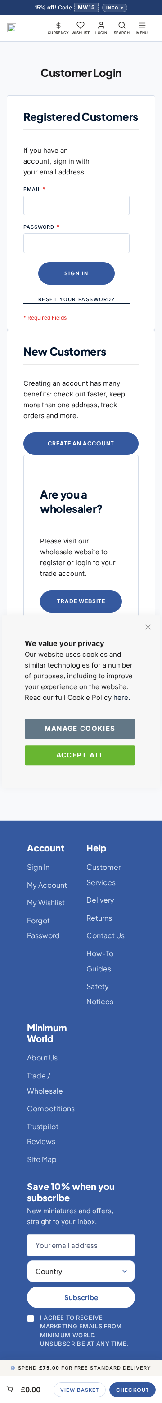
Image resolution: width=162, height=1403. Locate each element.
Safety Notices (99, 993)
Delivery (100, 899)
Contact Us (105, 935)
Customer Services (103, 874)
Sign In (38, 867)
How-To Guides (99, 961)
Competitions (51, 1108)
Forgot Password (43, 928)
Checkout (132, 1390)
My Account (47, 885)
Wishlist (81, 33)
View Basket (79, 1390)
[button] (58, 28)
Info (112, 7)
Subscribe (81, 1297)
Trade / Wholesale (45, 1083)
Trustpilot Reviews (42, 1134)
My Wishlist (46, 902)
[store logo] (11, 27)
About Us (42, 1057)
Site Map (42, 1159)
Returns (99, 917)
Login (101, 33)
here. (121, 697)
